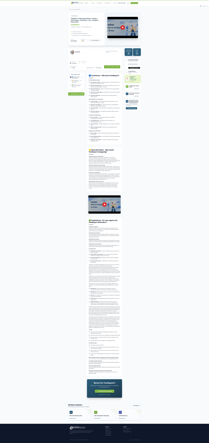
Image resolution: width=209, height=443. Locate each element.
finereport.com (91, 67)
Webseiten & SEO (108, 431)
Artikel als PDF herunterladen (105, 394)
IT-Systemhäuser (107, 3)
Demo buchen (98, 67)
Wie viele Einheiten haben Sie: (133, 64)
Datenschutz (137, 439)
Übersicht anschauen (132, 108)
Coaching (114, 3)
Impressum (131, 439)
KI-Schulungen (108, 433)
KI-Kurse (93, 3)
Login (128, 3)
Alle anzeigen (135, 405)
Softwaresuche (108, 428)
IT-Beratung (107, 430)
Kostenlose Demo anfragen (77, 94)
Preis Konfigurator (95, 40)
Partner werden (134, 3)
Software (86, 3)
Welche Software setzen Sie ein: (133, 60)
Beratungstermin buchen (134, 67)
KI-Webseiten (99, 3)
